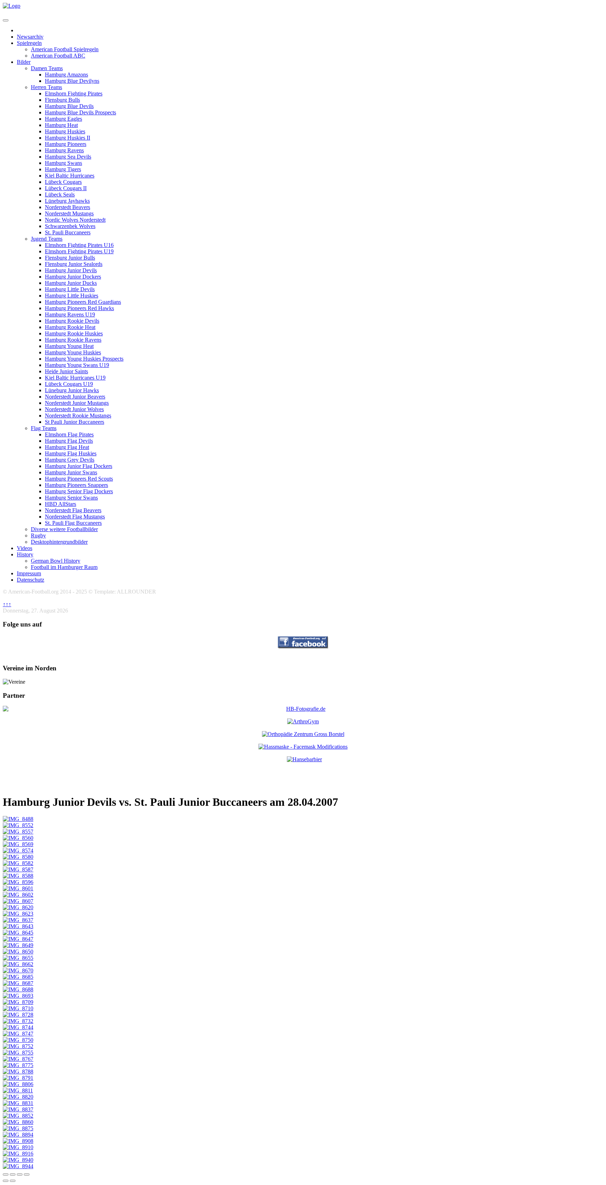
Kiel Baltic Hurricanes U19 (75, 378)
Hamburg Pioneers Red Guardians (83, 302)
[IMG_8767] (18, 1059)
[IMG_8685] (18, 977)
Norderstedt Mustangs (69, 213)
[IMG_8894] (18, 1135)
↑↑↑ (7, 604)
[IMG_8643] (18, 926)
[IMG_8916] (18, 1154)
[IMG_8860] (18, 1122)
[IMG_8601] (18, 888)
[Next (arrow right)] (12, 1181)
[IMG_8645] (18, 933)
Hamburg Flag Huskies (70, 453)
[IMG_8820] (18, 1097)
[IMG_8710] (18, 1008)
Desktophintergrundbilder (59, 542)
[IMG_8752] (18, 1046)
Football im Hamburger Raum (64, 567)
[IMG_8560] (18, 838)
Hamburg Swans (63, 163)
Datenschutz (30, 580)
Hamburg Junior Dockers (73, 277)
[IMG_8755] (18, 1053)
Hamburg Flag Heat (67, 447)
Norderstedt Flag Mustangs (75, 517)
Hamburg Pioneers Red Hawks (79, 308)
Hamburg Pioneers (65, 144)
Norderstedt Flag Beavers (73, 510)
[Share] (12, 1174)
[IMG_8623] (18, 914)
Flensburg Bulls (62, 100)
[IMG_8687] (18, 983)
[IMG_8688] (18, 989)
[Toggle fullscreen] (19, 1174)
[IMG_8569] (18, 844)
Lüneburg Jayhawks (67, 201)
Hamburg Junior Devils (71, 270)
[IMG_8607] (18, 901)
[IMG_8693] (18, 996)
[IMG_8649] (18, 945)
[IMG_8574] (18, 850)
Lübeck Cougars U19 (69, 384)
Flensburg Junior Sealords (73, 264)
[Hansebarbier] (304, 759)
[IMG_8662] (18, 964)
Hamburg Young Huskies (73, 352)
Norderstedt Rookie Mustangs (78, 416)
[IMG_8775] (18, 1065)
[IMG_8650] (18, 952)
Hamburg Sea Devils (68, 157)
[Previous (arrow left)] (5, 1181)
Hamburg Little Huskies (71, 296)
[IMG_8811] (18, 1090)
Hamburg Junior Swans (71, 472)
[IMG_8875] (18, 1128)
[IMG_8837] (18, 1109)
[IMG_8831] (18, 1103)
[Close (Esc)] (5, 1174)
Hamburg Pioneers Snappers (76, 485)
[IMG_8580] (18, 857)
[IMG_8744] (18, 1027)
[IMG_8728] (18, 1015)
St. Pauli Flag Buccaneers (73, 523)
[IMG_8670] (18, 970)
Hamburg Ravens (64, 150)
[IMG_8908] (18, 1141)
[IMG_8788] (18, 1071)
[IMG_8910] (18, 1147)
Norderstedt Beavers (67, 207)
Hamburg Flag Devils (69, 441)
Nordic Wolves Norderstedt (75, 220)
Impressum (29, 573)
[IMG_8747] (18, 1034)
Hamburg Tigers (63, 169)
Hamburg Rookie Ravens (73, 340)
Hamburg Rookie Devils (72, 321)
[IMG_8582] (18, 863)
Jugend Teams (46, 239)
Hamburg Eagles (63, 119)
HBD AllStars (60, 504)
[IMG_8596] (18, 882)
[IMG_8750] (18, 1040)
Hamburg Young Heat (69, 346)
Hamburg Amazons (66, 75)
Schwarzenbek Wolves (70, 226)
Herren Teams (46, 87)
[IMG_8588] (18, 876)
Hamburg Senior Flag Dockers (79, 491)
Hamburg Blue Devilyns (72, 81)
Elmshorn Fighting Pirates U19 (79, 251)
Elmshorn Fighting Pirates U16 (79, 245)
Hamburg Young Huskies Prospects (84, 359)
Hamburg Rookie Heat (70, 327)
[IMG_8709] (18, 1002)
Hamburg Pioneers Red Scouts (79, 479)
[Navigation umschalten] (5, 20)
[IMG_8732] (18, 1021)
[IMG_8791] (18, 1078)
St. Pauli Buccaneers (67, 232)
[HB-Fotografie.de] (303, 709)
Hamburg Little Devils (70, 289)
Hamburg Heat (61, 125)
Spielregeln (29, 43)
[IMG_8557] (18, 832)
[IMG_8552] (18, 825)
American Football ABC (58, 56)
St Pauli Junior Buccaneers (74, 422)
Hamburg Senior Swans (71, 498)
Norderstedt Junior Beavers (75, 397)
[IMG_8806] (18, 1084)
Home (24, 30)
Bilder (24, 62)
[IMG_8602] (18, 895)
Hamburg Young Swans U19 (77, 365)
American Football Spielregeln (65, 49)
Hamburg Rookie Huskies (74, 333)
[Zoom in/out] (26, 1174)
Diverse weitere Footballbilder (64, 529)
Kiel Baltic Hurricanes (69, 176)
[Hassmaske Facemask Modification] (303, 747)
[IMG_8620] (18, 907)
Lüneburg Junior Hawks (72, 390)
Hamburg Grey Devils (69, 460)
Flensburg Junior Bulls (70, 258)
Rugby (38, 535)
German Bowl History (55, 561)
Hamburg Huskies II (67, 138)
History (25, 554)
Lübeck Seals (60, 195)
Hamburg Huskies (65, 131)
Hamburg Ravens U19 (70, 314)
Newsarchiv (30, 37)
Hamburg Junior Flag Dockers (78, 466)
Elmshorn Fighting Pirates (73, 93)
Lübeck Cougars (63, 182)
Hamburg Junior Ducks (71, 283)
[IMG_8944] (18, 1166)
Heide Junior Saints (66, 371)
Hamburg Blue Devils (69, 106)
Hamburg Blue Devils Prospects (80, 112)
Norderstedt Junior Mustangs (77, 403)
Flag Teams (43, 428)
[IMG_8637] (18, 920)
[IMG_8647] (18, 939)
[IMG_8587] (18, 869)
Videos (24, 548)
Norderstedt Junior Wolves (74, 409)
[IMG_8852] (18, 1116)
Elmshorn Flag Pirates (69, 434)
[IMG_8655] (18, 958)
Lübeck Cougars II (66, 188)
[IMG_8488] (18, 819)
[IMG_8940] (18, 1160)
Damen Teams (47, 68)
